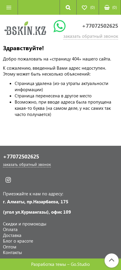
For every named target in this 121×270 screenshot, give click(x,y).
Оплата (10, 229)
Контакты (12, 252)
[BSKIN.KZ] (25, 29)
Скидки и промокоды (24, 224)
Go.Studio (80, 264)
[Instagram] (8, 180)
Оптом (9, 247)
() (114, 7)
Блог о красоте (18, 241)
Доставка (12, 235)
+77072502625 (100, 25)
